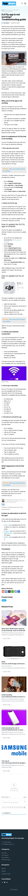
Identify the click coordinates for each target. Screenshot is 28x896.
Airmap (6, 531)
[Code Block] (16, 807)
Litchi (5, 525)
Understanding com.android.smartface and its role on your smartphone (14, 696)
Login (24, 797)
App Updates (5, 857)
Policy (4, 871)
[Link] (18, 807)
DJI (4, 600)
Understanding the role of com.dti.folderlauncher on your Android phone (12, 730)
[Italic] (5, 807)
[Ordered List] (10, 807)
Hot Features (5, 855)
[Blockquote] (14, 807)
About (4, 868)
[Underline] (7, 807)
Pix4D (6, 537)
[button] (22, 3)
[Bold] (3, 807)
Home (3, 10)
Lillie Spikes (6, 23)
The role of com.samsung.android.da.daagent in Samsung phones (14, 763)
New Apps (4, 853)
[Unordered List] (12, 807)
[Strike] (9, 807)
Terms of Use (6, 874)
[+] (22, 807)
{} (19, 807)
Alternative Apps (6, 859)
